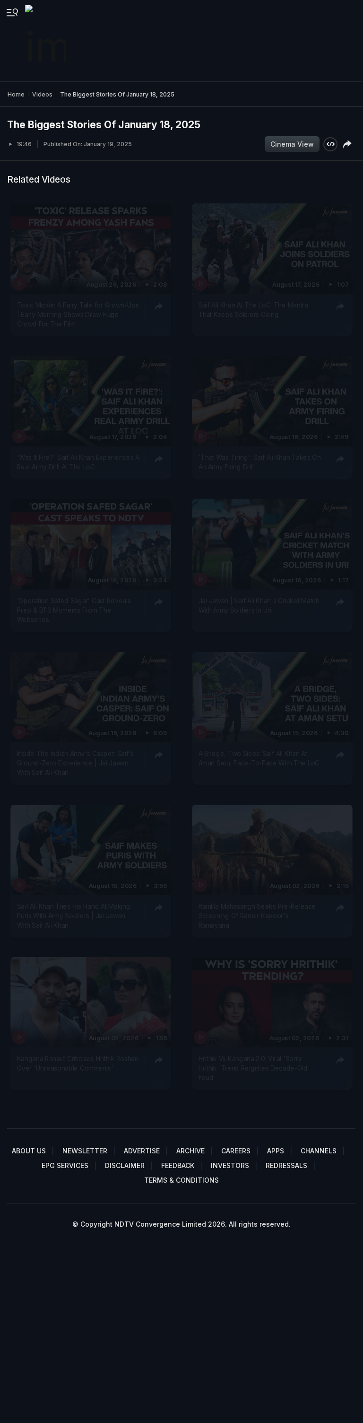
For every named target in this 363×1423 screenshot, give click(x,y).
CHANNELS (319, 1151)
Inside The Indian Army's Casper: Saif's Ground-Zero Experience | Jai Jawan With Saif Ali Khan (75, 762)
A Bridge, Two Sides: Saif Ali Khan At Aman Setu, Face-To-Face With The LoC (258, 757)
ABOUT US (29, 1151)
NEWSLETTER (84, 1151)
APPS (275, 1151)
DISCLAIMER (125, 1165)
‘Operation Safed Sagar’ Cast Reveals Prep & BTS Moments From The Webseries (74, 610)
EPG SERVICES (65, 1165)
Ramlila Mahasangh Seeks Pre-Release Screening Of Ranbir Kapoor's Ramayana (256, 915)
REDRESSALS (286, 1165)
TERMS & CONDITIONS (181, 1180)
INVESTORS (230, 1165)
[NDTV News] (46, 40)
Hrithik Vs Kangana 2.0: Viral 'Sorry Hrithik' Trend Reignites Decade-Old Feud (252, 1068)
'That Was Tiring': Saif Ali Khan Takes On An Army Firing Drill (259, 462)
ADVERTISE (142, 1151)
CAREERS (236, 1151)
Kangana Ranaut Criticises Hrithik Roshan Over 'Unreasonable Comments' (77, 1063)
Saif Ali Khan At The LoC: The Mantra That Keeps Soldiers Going (253, 309)
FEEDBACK (177, 1165)
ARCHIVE (190, 1151)
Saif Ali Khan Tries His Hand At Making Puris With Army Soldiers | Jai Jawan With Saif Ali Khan (73, 915)
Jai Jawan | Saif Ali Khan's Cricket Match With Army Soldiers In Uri (258, 605)
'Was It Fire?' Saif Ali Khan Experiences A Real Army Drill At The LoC (78, 462)
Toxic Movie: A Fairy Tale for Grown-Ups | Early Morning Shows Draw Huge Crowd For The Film (78, 314)
